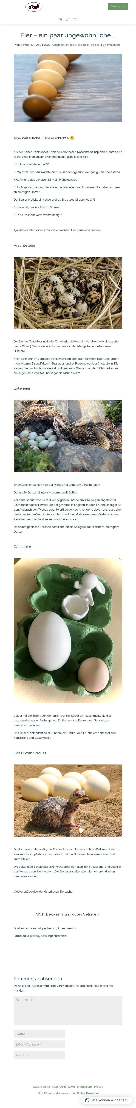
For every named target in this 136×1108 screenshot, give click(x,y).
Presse (98, 1086)
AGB (55, 1086)
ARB (63, 1086)
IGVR (71, 1086)
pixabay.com (38, 936)
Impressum (84, 1086)
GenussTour (27, 44)
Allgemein (58, 44)
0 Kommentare (112, 44)
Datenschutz (41, 1086)
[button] (106, 1100)
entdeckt (70, 44)
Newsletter (118, 6)
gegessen (83, 44)
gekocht (96, 44)
